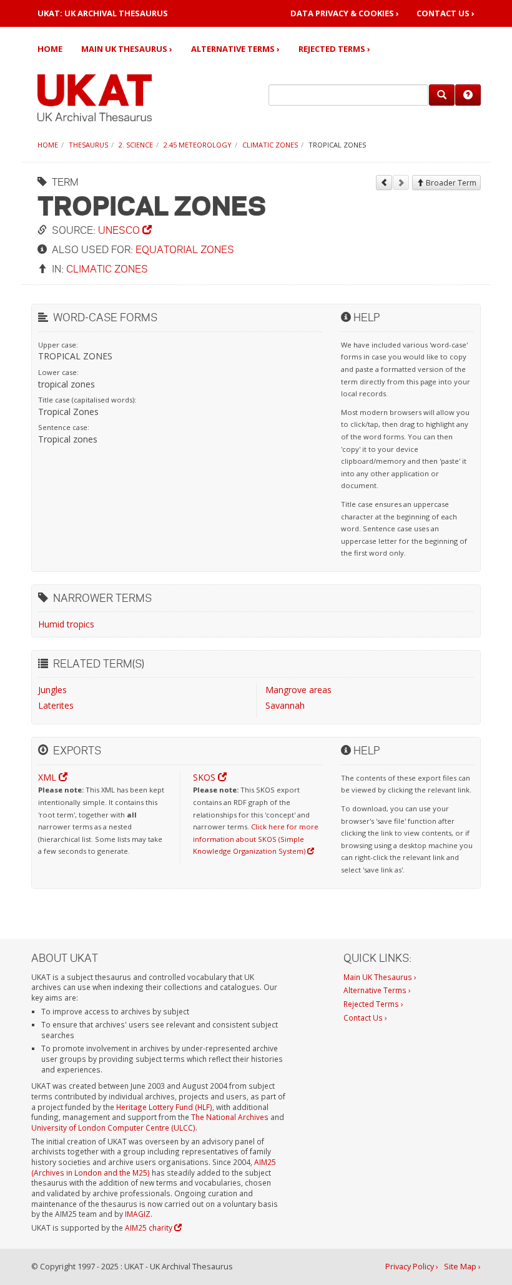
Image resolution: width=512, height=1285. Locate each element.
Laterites (56, 705)
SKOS (205, 777)
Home (49, 48)
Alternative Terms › (235, 48)
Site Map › (462, 1266)
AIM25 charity (149, 1227)
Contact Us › (445, 13)
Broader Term (450, 183)
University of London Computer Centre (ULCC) (113, 1127)
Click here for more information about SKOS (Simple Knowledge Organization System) (255, 839)
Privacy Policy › (411, 1266)
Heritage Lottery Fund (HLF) (164, 1107)
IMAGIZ (137, 1214)
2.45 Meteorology (198, 144)
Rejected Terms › (334, 48)
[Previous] (384, 182)
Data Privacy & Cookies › (344, 13)
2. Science (136, 144)
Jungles (52, 690)
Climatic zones (270, 144)
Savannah (285, 705)
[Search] (442, 95)
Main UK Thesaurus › (126, 48)
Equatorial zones (184, 249)
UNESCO (120, 230)
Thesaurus (88, 144)
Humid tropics (66, 624)
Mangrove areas (298, 690)
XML (48, 777)
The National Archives (229, 1117)
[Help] (468, 95)
